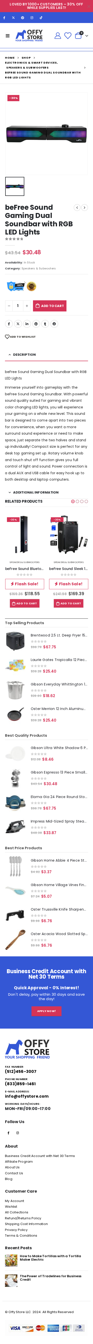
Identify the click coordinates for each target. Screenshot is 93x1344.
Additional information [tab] (36, 492)
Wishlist (11, 1206)
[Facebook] (4, 18)
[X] (13, 18)
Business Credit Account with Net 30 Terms (40, 1156)
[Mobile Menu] (7, 35)
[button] (73, 501)
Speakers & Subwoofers (39, 268)
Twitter (18, 324)
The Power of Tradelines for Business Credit (50, 1278)
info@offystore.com (27, 1096)
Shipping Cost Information (26, 1224)
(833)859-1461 (20, 1084)
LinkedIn (27, 324)
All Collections (16, 1212)
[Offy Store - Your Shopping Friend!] (29, 35)
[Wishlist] (68, 35)
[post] (11, 1260)
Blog (8, 1179)
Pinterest (36, 324)
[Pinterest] (23, 18)
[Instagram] (32, 18)
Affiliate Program (19, 1161)
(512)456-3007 (21, 1071)
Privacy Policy (16, 1229)
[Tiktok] (41, 18)
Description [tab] (24, 354)
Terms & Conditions (21, 1235)
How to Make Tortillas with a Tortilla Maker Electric (50, 1258)
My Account (14, 1201)
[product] (15, 641)
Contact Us (14, 1173)
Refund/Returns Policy (23, 1218)
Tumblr (45, 324)
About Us (12, 1167)
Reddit (54, 324)
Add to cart (52, 306)
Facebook (9, 324)
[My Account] (58, 35)
